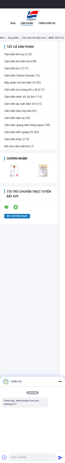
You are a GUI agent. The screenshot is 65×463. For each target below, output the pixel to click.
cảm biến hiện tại (14, 118)
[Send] (60, 457)
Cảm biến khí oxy (14, 54)
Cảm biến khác (13, 139)
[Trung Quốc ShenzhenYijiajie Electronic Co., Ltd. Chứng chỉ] (14, 170)
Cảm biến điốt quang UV (18, 132)
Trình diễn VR (46, 23)
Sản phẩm (27, 23)
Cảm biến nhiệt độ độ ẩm (19, 96)
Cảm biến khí (12, 68)
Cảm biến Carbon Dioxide (19, 75)
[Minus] (60, 381)
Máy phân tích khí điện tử (19, 82)
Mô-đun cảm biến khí (17, 146)
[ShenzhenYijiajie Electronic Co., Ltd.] (33, 15)
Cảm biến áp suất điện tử (19, 103)
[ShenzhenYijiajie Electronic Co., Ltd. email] (8, 207)
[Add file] (4, 457)
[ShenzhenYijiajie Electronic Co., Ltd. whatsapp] (18, 207)
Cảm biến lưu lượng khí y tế (20, 89)
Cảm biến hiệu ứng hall (17, 111)
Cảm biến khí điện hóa (34, 37)
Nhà (12, 23)
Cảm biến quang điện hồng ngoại (23, 125)
